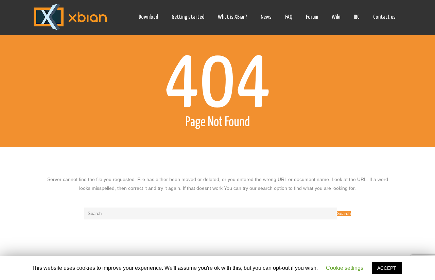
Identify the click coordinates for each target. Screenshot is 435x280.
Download (148, 17)
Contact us (384, 17)
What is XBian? (232, 17)
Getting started (188, 17)
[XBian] (70, 17)
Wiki (336, 17)
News (266, 17)
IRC (357, 17)
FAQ (288, 17)
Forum (312, 17)
